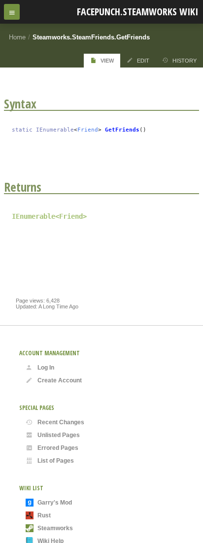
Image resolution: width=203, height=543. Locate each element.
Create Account (59, 380)
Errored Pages (57, 447)
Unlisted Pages (58, 435)
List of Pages (55, 460)
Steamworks (55, 528)
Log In (45, 367)
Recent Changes (60, 422)
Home (17, 37)
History (184, 61)
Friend (87, 130)
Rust (44, 515)
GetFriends (122, 130)
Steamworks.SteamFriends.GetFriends (91, 37)
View (107, 61)
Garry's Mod (54, 502)
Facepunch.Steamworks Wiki (137, 11)
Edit (143, 61)
